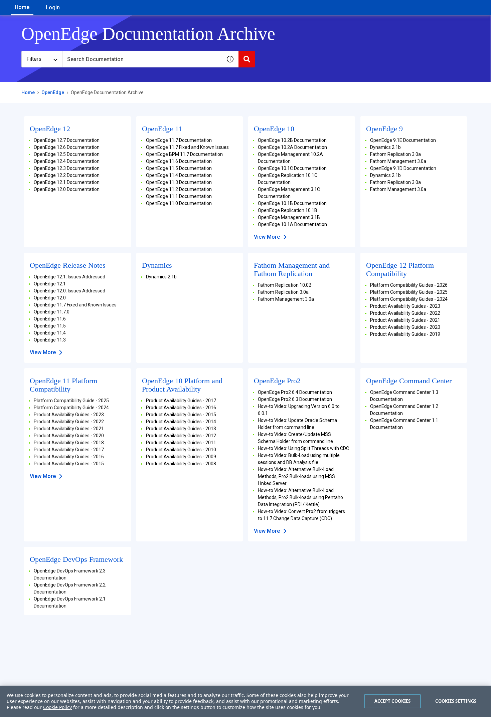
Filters (33, 59)
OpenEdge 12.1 (50, 283)
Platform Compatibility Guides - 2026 (409, 285)
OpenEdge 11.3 (50, 339)
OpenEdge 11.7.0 (51, 311)
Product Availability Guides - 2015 (69, 463)
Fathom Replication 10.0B (285, 285)
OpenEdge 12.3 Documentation (67, 168)
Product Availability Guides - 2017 (69, 449)
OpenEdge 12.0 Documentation (67, 189)
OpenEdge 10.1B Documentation (292, 203)
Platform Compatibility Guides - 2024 (409, 299)
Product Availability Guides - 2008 (181, 463)
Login (53, 7)
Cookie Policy (57, 707)
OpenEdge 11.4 (50, 332)
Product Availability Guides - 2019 (405, 334)
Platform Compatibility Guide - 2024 (71, 407)
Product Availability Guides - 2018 (69, 442)
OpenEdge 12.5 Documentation (67, 154)
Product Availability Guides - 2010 (181, 449)
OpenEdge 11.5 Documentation (179, 168)
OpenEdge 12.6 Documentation (67, 147)
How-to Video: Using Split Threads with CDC (303, 448)
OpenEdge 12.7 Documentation (67, 140)
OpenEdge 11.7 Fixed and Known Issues (187, 147)
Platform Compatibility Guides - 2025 (409, 292)
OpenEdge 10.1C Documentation (292, 168)
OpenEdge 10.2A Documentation (292, 147)
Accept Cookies (392, 701)
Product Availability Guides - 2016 (69, 456)
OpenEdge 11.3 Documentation (179, 182)
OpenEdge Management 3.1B (289, 217)
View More (267, 237)
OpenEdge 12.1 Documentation (67, 182)
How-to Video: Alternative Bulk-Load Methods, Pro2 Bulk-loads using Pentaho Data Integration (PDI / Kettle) (300, 497)
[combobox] (142, 59)
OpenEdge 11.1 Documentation (179, 196)
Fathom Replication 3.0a (395, 154)
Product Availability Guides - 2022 (405, 313)
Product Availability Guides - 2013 (181, 428)
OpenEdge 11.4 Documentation (179, 175)
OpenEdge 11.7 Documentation (179, 140)
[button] (230, 59)
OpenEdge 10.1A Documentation (292, 224)
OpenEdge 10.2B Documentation (292, 140)
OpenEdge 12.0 (50, 297)
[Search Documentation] (246, 59)
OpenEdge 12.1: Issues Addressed (69, 276)
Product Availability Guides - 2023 (405, 306)
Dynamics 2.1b (385, 147)
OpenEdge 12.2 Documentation (67, 175)
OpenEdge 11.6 (50, 318)
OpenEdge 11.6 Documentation (179, 161)
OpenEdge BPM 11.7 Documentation (184, 154)
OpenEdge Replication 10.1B (287, 210)
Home (22, 7)
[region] (245, 701)
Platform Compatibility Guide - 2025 (71, 400)
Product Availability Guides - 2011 (181, 442)
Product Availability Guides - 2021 (405, 320)
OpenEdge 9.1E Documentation (403, 140)
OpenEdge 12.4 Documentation (67, 161)
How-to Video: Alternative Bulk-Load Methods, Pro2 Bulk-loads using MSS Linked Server (296, 476)
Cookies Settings (455, 701)
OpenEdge (52, 92)
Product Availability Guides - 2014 (181, 421)
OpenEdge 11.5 (50, 325)
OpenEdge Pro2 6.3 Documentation (295, 399)
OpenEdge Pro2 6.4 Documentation (295, 392)
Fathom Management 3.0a (398, 161)
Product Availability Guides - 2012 (181, 435)
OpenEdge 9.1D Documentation (403, 168)
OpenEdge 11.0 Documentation (179, 203)
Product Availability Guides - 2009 (181, 456)
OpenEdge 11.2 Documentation (179, 189)
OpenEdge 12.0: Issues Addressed (69, 290)
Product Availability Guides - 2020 (405, 327)
